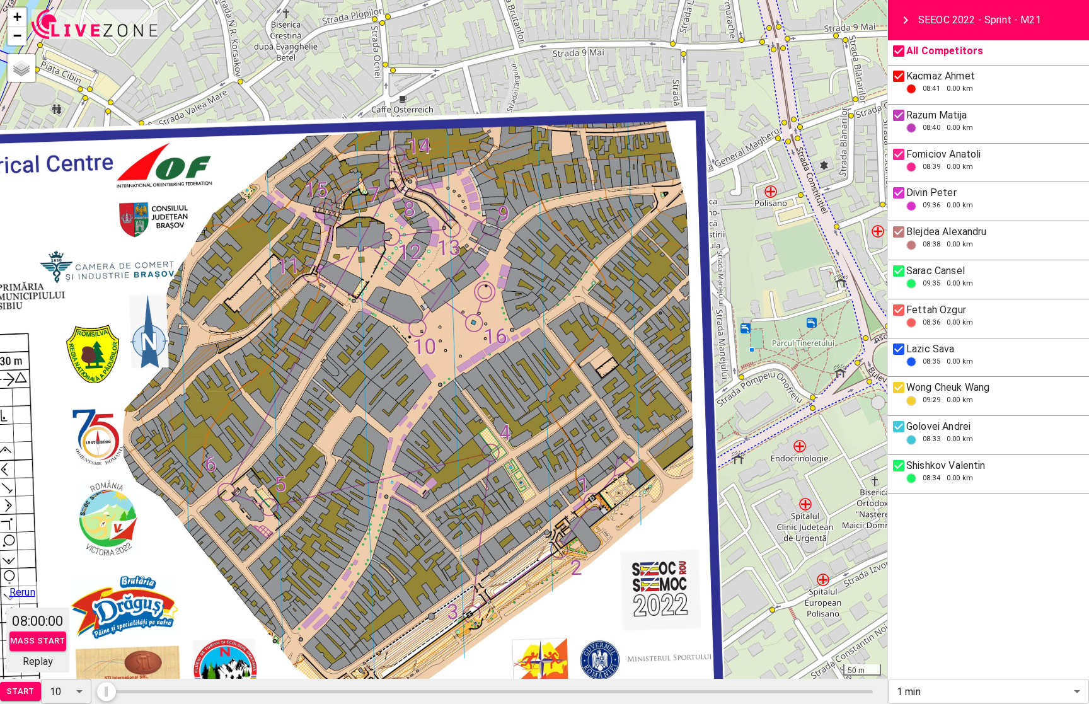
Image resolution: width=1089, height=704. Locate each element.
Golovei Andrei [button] (938, 426)
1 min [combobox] (909, 692)
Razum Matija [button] (936, 115)
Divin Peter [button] (931, 193)
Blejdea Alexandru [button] (946, 232)
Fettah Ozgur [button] (936, 310)
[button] (17, 17)
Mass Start (38, 640)
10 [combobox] (55, 692)
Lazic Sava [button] (930, 349)
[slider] (106, 691)
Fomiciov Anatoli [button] (943, 154)
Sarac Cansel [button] (935, 271)
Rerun (22, 592)
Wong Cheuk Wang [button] (947, 387)
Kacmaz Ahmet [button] (940, 76)
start (20, 691)
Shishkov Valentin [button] (946, 465)
